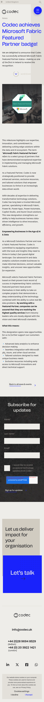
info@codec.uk (22, 629)
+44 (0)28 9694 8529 (22, 641)
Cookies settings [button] (21, 691)
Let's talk (22, 572)
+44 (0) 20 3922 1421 (22, 647)
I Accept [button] (29, 695)
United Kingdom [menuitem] (12, 2)
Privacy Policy (25, 687)
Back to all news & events (20, 384)
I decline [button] (14, 695)
